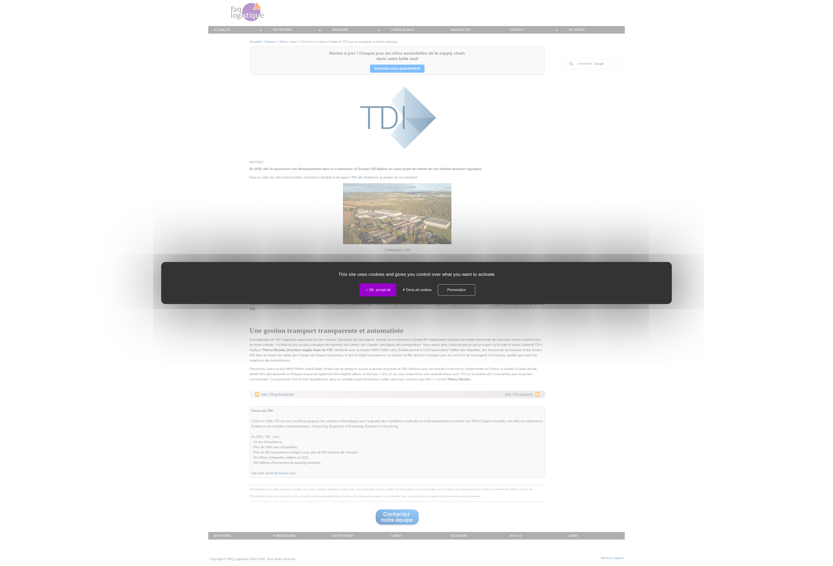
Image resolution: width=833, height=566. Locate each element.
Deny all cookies (418, 290)
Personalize (456, 290)
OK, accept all (379, 290)
